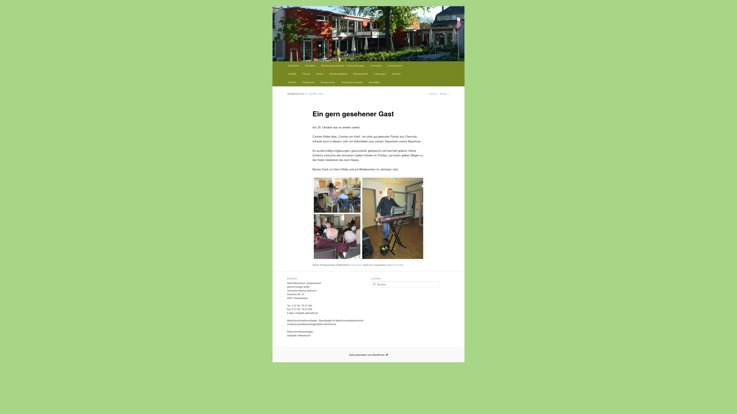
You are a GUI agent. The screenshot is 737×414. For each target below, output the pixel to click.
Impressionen (395, 65)
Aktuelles (310, 65)
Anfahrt (292, 82)
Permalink (397, 265)
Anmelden (374, 82)
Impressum (308, 82)
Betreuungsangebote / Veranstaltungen (342, 65)
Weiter (445, 93)
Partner (306, 74)
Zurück (431, 93)
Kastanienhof (360, 74)
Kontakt (396, 74)
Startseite (293, 65)
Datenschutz (328, 82)
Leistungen (380, 74)
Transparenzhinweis (352, 82)
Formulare (376, 65)
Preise (319, 74)
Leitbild (292, 74)
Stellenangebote (338, 74)
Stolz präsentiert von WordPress (367, 354)
